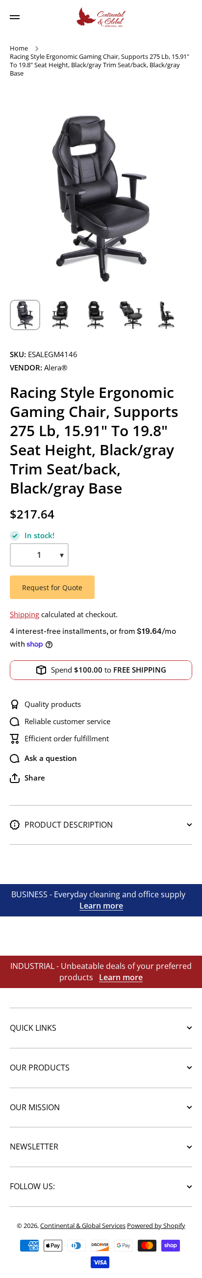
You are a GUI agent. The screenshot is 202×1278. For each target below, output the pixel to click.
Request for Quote (52, 587)
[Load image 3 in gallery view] (95, 315)
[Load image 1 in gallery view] (25, 315)
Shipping (24, 614)
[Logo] (101, 17)
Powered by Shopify (156, 1225)
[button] (27, 778)
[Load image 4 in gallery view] (131, 315)
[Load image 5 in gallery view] (166, 315)
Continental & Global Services (83, 1225)
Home (19, 48)
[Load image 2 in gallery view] (60, 315)
